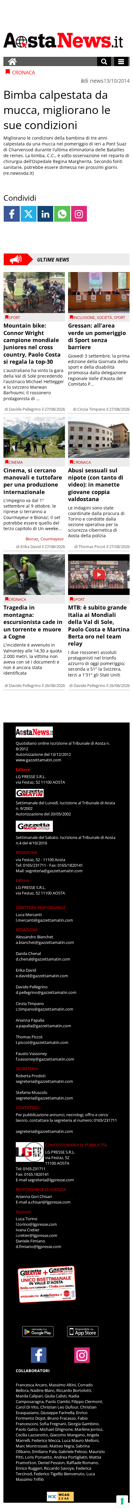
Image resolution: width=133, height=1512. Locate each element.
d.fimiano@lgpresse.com (38, 1246)
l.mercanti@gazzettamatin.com (44, 920)
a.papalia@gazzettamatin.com (43, 1025)
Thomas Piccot (92, 546)
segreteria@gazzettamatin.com (54, 870)
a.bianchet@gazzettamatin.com (45, 942)
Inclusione (84, 317)
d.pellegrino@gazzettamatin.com (46, 992)
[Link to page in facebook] (11, 214)
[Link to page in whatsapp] (62, 214)
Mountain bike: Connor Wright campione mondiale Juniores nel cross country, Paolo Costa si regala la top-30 (32, 343)
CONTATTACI (28, 1107)
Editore (23, 769)
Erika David (30, 546)
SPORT (14, 317)
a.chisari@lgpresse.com (49, 1202)
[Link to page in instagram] (79, 214)
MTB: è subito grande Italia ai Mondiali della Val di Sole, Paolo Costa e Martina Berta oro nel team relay (99, 625)
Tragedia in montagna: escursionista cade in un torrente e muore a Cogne (32, 622)
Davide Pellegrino (25, 409)
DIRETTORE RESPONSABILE (41, 907)
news (97, 80)
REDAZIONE (26, 852)
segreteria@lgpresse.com (51, 1180)
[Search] (104, 61)
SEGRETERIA (27, 1068)
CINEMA (16, 462)
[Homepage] (12, 61)
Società (104, 317)
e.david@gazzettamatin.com (42, 975)
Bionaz (32, 539)
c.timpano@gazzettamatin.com (44, 1009)
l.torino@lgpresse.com (36, 1224)
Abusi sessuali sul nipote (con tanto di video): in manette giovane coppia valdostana (95, 485)
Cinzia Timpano (91, 409)
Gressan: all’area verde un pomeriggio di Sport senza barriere (97, 336)
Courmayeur (52, 539)
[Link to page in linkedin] (45, 214)
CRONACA (82, 462)
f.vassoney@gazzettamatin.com (45, 1059)
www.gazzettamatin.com (38, 760)
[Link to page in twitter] (28, 214)
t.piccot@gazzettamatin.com (42, 1042)
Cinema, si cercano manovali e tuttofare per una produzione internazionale (32, 481)
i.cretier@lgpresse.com (36, 1235)
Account (23, 1211)
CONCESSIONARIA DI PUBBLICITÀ (76, 1145)
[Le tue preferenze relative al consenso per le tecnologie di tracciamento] (122, 1501)
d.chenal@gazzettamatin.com (43, 959)
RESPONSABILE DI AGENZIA (41, 1189)
